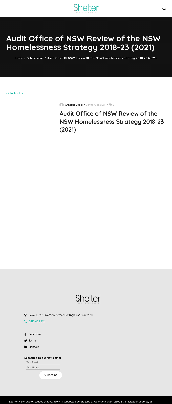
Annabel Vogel (74, 104)
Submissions (35, 58)
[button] (164, 8)
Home (19, 58)
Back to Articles (13, 93)
